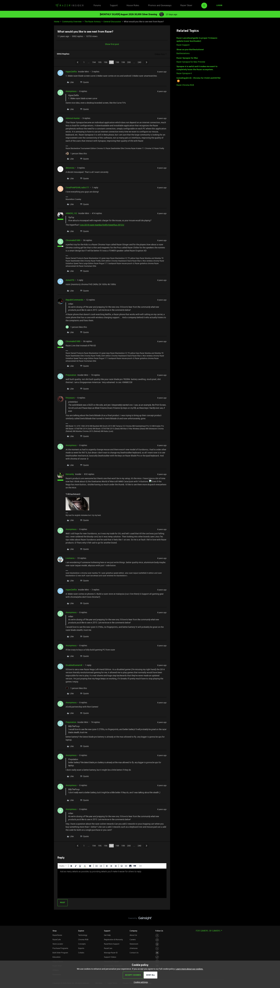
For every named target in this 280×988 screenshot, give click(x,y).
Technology (82, 935)
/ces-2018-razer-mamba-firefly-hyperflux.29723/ (102, 224)
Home (56, 21)
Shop (54, 931)
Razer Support (183, 44)
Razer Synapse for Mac (187, 58)
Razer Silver (186, 5)
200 (129, 62)
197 (111, 62)
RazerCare (108, 948)
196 (105, 62)
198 (117, 62)
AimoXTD (70, 280)
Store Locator (57, 944)
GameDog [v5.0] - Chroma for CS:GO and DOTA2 (198, 78)
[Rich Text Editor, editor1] (112, 883)
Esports (81, 948)
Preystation (71, 375)
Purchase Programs (60, 948)
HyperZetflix (71, 71)
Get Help (107, 935)
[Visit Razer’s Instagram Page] (157, 940)
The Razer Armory (92, 21)
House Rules (133, 5)
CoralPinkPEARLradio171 (77, 187)
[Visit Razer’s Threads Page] (157, 944)
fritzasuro (70, 397)
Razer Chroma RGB (185, 85)
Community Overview (72, 21)
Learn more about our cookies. (189, 968)
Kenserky (70, 474)
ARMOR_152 (71, 213)
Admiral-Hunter (73, 118)
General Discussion (112, 21)
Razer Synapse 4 (184, 73)
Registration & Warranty (113, 939)
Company (133, 931)
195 (100, 62)
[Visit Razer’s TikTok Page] (157, 957)
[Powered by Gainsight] (140, 919)
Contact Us (134, 952)
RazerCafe (56, 939)
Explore (81, 931)
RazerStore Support (111, 944)
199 (123, 62)
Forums (97, 5)
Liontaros (70, 558)
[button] (219, 5)
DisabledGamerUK (74, 665)
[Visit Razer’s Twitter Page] (157, 948)
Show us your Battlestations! (190, 50)
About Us (133, 935)
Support (114, 5)
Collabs (81, 952)
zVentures (134, 948)
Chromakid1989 (73, 240)
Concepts (82, 944)
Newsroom (134, 944)
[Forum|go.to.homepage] (69, 5)
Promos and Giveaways (160, 5)
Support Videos (110, 957)
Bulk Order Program (60, 952)
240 (139, 62)
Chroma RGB (83, 939)
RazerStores (57, 935)
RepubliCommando (74, 299)
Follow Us (159, 931)
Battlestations (183, 53)
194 (94, 62)
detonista (70, 167)
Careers (133, 939)
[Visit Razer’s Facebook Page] (157, 935)
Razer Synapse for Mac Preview (190, 61)
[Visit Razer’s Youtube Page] (157, 953)
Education (56, 957)
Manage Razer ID (111, 952)
